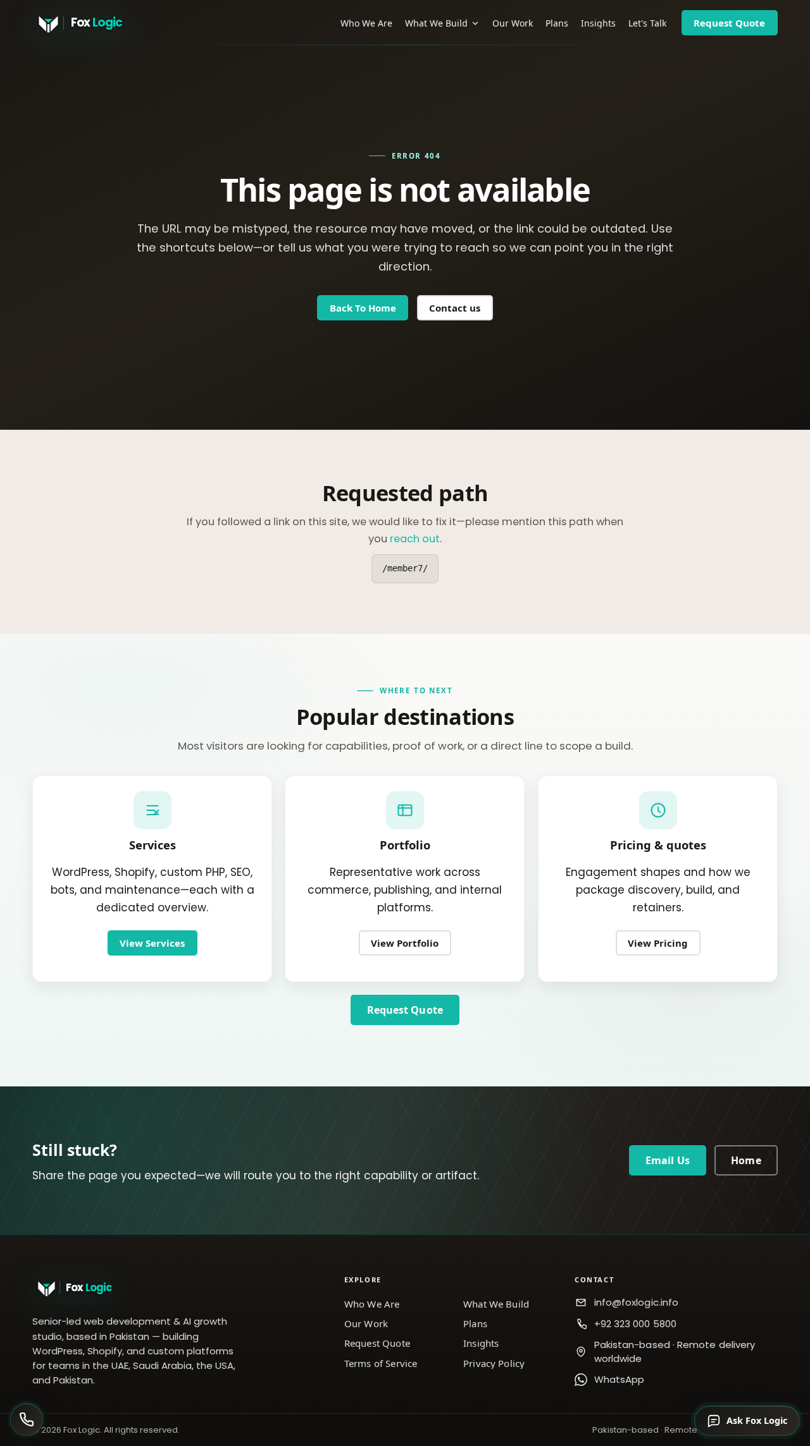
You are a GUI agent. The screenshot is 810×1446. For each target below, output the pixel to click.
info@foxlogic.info (636, 1302)
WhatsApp (619, 1379)
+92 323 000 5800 (635, 1323)
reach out (415, 539)
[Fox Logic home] (95, 22)
